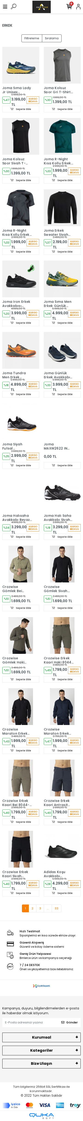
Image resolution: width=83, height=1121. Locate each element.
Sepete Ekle (23, 109)
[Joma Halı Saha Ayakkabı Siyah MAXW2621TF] (62, 493)
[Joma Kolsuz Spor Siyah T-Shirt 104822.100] (20, 136)
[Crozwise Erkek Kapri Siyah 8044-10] (20, 849)
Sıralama (52, 38)
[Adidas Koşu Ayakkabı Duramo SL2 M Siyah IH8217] (62, 849)
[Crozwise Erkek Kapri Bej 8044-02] (20, 778)
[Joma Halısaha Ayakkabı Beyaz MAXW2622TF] (20, 493)
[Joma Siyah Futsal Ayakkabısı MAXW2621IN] (20, 421)
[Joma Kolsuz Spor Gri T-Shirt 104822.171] (62, 65)
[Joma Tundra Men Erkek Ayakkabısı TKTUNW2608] (20, 350)
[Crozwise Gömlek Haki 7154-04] (20, 635)
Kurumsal (41, 1037)
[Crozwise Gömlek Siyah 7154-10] (62, 564)
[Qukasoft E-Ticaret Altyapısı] (41, 1116)
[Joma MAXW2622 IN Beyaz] (62, 421)
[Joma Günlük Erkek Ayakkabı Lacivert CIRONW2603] (62, 350)
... (48, 908)
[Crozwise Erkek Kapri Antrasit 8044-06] (62, 778)
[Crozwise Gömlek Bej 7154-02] (20, 564)
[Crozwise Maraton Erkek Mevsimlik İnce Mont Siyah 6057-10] (20, 706)
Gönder (72, 1022)
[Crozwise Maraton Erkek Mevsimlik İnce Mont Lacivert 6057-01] (62, 706)
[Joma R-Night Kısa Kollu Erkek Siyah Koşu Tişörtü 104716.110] (20, 207)
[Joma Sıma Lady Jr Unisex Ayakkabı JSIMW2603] (20, 65)
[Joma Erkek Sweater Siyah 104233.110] (62, 207)
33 (56, 908)
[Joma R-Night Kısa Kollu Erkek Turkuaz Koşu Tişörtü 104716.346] (62, 136)
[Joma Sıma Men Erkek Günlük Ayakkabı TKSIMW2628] (62, 279)
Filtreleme (31, 38)
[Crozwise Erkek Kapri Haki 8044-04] (62, 635)
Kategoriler (41, 1050)
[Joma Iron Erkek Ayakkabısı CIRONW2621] (20, 279)
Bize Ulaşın (41, 1063)
